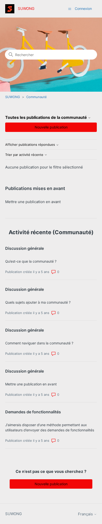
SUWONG (12, 97)
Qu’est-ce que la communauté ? (30, 261)
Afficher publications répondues (30, 145)
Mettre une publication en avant (33, 201)
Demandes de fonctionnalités (33, 411)
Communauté (36, 97)
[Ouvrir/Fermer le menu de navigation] (69, 8)
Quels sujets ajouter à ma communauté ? (38, 302)
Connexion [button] (83, 8)
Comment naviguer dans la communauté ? (39, 343)
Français (86, 514)
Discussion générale (24, 248)
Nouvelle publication (51, 127)
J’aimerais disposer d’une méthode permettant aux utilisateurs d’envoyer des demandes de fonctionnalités (49, 427)
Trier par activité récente (24, 155)
